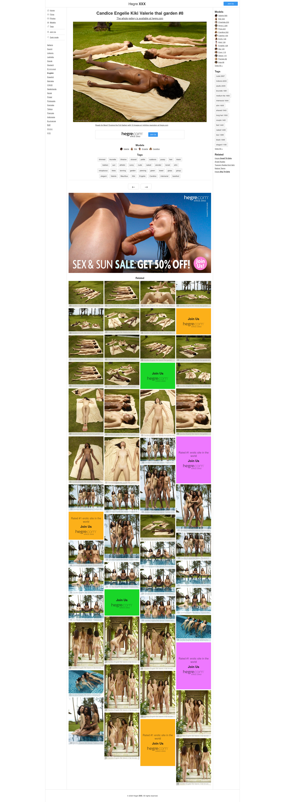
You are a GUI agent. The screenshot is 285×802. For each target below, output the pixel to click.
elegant (104, 176)
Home (52, 10)
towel (161, 170)
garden (133, 170)
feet (170, 159)
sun (113, 165)
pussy (162, 159)
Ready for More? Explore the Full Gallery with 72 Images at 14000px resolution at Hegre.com (131, 125)
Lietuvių (50, 53)
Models (53, 22)
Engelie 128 (223, 45)
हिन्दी (48, 125)
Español (50, 77)
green (152, 170)
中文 (49, 133)
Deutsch (50, 65)
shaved (133, 159)
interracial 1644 (222, 100)
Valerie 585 (222, 15)
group (178, 170)
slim (175, 165)
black (178, 159)
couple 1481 (221, 120)
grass (170, 170)
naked (148, 165)
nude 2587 (220, 76)
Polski (49, 97)
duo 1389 (220, 135)
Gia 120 (221, 49)
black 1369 (220, 139)
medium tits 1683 (223, 95)
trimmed (102, 159)
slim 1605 (220, 105)
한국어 (50, 129)
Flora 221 (222, 29)
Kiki (135, 149)
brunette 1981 (221, 90)
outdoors (152, 159)
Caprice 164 (223, 35)
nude (140, 165)
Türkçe (50, 109)
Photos (52, 18)
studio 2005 (220, 86)
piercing (143, 170)
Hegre (137, 3)
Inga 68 (221, 62)
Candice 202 (223, 32)
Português (51, 101)
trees (114, 170)
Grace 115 (222, 55)
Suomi (49, 49)
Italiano (50, 45)
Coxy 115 (222, 52)
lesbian (105, 165)
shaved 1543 (221, 110)
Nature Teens (220, 168)
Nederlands (51, 89)
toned (167, 165)
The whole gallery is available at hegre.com (140, 18)
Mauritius (124, 176)
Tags (52, 26)
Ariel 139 (221, 42)
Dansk (49, 61)
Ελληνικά (51, 69)
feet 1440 (220, 125)
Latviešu (50, 57)
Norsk (49, 93)
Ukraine (123, 159)
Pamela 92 (222, 59)
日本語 (50, 85)
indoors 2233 (221, 81)
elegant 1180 (221, 144)
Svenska (50, 105)
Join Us (231, 3)
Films (52, 14)
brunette (113, 159)
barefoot (176, 176)
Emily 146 (222, 39)
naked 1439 (221, 130)
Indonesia (51, 117)
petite (143, 159)
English (50, 73)
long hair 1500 (222, 115)
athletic (122, 165)
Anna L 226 (222, 25)
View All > (219, 65)
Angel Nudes (220, 161)
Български (51, 121)
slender (158, 165)
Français (50, 113)
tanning (123, 170)
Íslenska (50, 81)
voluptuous (103, 170)
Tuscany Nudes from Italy (225, 165)
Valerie (126, 149)
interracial (164, 176)
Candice (156, 149)
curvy (131, 165)
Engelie (145, 149)
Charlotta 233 (223, 22)
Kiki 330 (221, 19)
